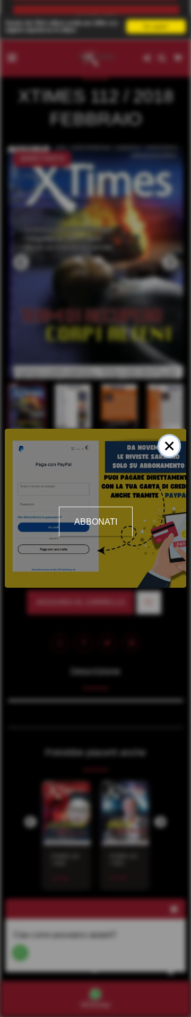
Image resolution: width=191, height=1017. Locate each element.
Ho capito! (155, 26)
